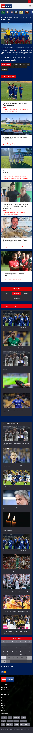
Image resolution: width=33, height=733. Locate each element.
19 (16, 654)
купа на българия (16, 64)
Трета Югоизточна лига (20, 67)
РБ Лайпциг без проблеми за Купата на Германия (16, 611)
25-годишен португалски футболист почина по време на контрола (16, 529)
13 (21, 651)
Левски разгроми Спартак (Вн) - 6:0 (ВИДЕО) (14, 327)
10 (7, 651)
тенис (16, 721)
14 (25, 651)
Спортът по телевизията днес (11, 390)
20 (21, 654)
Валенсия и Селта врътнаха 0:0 (11, 571)
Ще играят (16, 293)
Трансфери (10, 724)
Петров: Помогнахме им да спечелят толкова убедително (15, 507)
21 (25, 654)
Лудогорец (16, 717)
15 (29, 651)
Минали (26, 293)
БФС (3, 724)
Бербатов (10, 721)
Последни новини (11, 424)
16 (3, 654)
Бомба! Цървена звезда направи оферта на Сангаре (14, 410)
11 (12, 651)
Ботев (16, 724)
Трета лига (22, 22)
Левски (4, 717)
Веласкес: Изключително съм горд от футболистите (13, 465)
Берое (3, 721)
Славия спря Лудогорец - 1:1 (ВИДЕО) (13, 348)
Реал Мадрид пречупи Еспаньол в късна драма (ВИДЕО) (16, 368)
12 (16, 651)
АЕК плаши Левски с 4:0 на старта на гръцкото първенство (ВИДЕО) (15, 632)
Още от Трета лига (9, 76)
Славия (24, 717)
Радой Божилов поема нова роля (12, 279)
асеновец (4, 69)
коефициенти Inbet (7, 67)
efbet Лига (23, 721)
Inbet (16, 50)
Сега (7, 293)
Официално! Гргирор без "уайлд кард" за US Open (16, 591)
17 (7, 654)
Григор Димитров (24, 724)
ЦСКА (9, 717)
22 (29, 654)
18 (12, 654)
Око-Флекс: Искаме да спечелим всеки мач (14, 487)
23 (3, 657)
